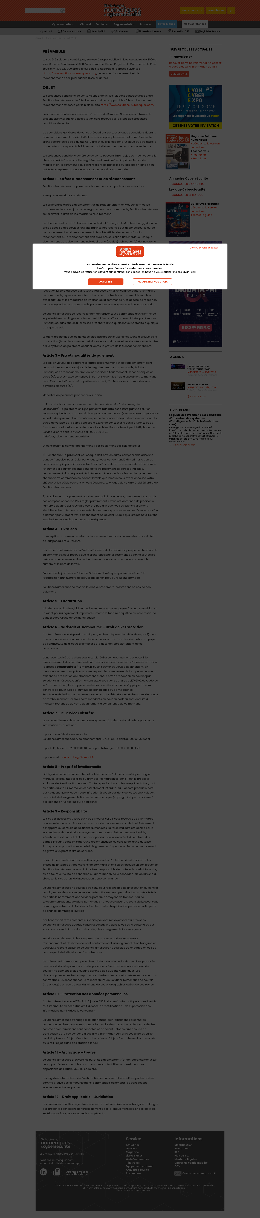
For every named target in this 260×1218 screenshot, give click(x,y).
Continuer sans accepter (204, 247)
